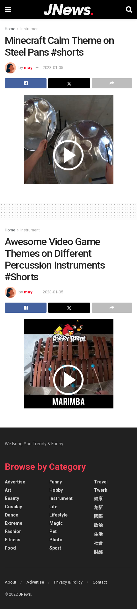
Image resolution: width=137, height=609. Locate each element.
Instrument (30, 29)
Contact (100, 582)
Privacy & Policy (68, 582)
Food (10, 548)
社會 (98, 542)
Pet (53, 531)
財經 (98, 551)
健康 (98, 498)
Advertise (15, 481)
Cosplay (13, 506)
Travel (101, 481)
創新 (98, 507)
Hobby (56, 490)
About (10, 582)
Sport (55, 548)
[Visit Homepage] (68, 9)
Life (53, 506)
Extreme (13, 523)
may (28, 67)
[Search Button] (129, 9)
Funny (55, 481)
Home (10, 29)
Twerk (100, 490)
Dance (11, 514)
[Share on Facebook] (26, 83)
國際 (98, 516)
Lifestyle (58, 514)
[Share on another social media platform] (112, 83)
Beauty (12, 498)
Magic (56, 523)
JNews (25, 594)
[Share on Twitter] (69, 83)
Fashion (13, 531)
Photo (55, 539)
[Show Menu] (8, 9)
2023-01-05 (53, 67)
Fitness (12, 539)
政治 (98, 525)
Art (8, 490)
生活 (98, 534)
